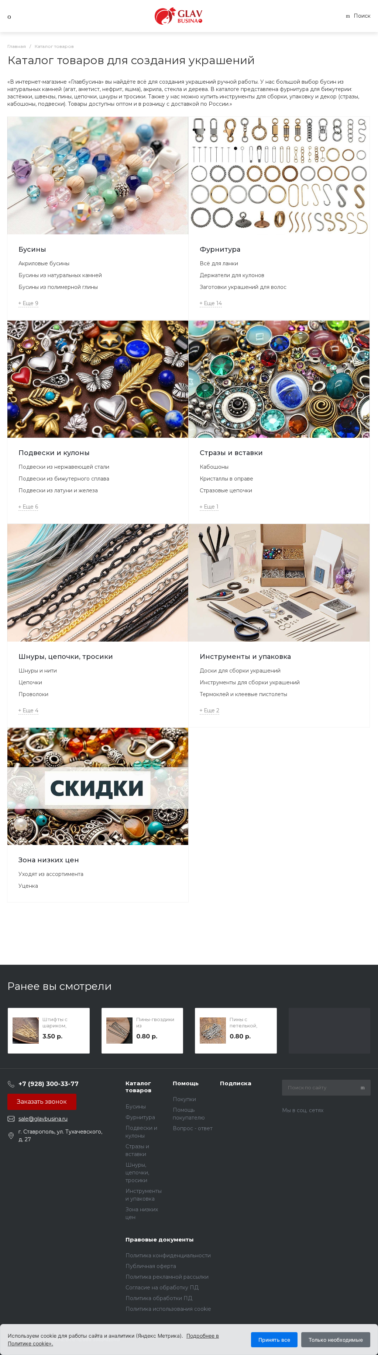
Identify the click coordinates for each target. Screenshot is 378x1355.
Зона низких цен (48, 860)
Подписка (235, 1083)
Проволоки (33, 694)
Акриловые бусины (43, 263)
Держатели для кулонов (232, 275)
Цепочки (30, 682)
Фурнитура (220, 249)
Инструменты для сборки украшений (250, 682)
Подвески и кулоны (54, 453)
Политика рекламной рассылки (167, 1277)
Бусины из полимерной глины (58, 287)
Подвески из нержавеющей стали (63, 467)
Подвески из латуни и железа (58, 490)
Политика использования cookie (168, 1309)
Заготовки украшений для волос (243, 287)
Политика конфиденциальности (168, 1255)
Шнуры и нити (37, 670)
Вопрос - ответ (193, 1128)
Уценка (28, 886)
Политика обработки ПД (159, 1298)
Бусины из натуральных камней (60, 275)
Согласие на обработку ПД (162, 1287)
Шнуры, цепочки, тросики (65, 657)
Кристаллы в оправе (226, 478)
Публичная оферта (151, 1266)
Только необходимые (336, 1340)
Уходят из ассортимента (50, 874)
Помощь (186, 1083)
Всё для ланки (219, 263)
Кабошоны (214, 467)
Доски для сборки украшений (240, 670)
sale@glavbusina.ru (43, 1118)
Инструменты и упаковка (245, 657)
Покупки (184, 1099)
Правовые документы (160, 1239)
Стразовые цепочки (226, 490)
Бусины (32, 249)
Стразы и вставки (231, 453)
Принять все (274, 1340)
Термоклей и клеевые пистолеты (243, 694)
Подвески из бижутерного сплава (63, 478)
